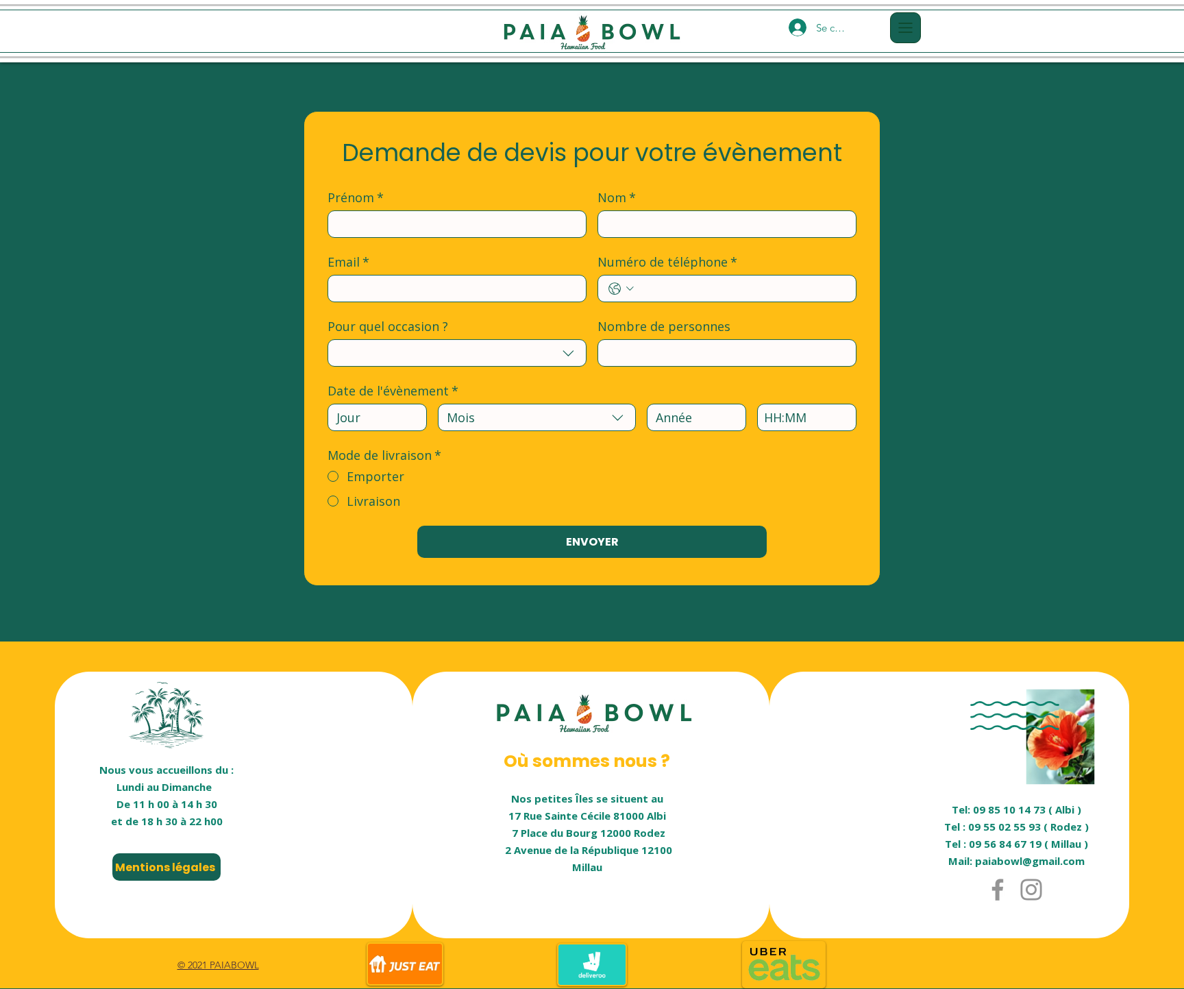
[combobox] (457, 353)
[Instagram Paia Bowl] (1031, 889)
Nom (616, 197)
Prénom (356, 197)
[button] (905, 27)
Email (348, 261)
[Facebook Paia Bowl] (997, 889)
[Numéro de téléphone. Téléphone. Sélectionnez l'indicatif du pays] (621, 288)
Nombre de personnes (663, 326)
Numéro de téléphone (667, 261)
